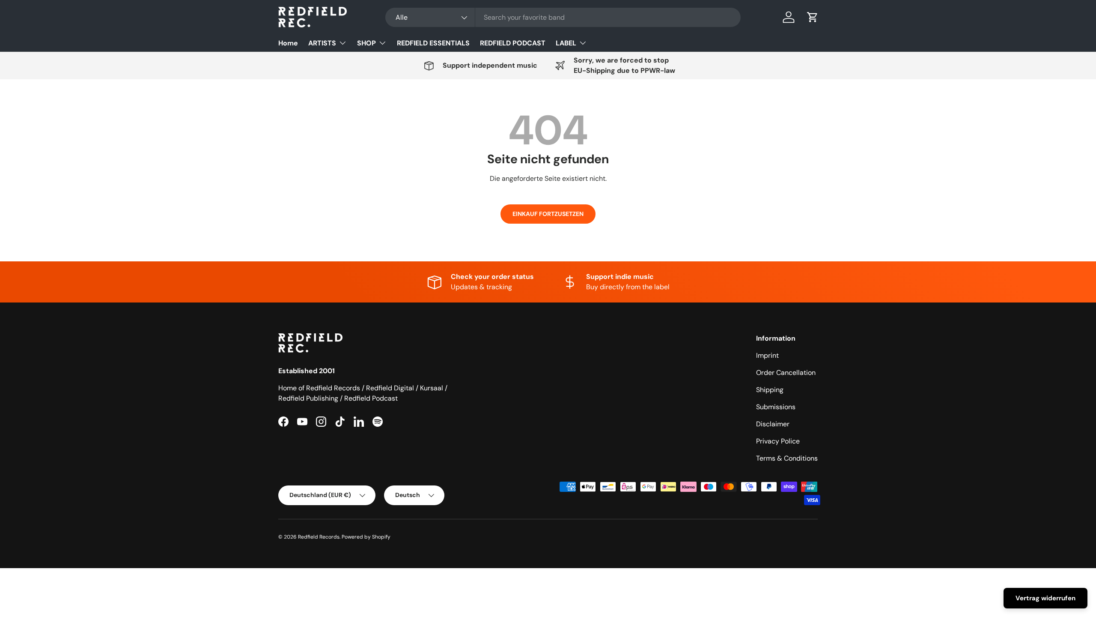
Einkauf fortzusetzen (548, 214)
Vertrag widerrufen (1045, 598)
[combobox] (563, 17)
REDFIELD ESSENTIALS (433, 43)
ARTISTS (322, 43)
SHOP (366, 43)
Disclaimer (772, 423)
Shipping (769, 389)
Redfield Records (319, 536)
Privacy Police (778, 441)
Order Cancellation (786, 372)
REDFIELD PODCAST (512, 43)
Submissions (775, 406)
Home (288, 43)
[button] (812, 17)
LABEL (566, 43)
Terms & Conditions (787, 458)
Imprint (767, 355)
